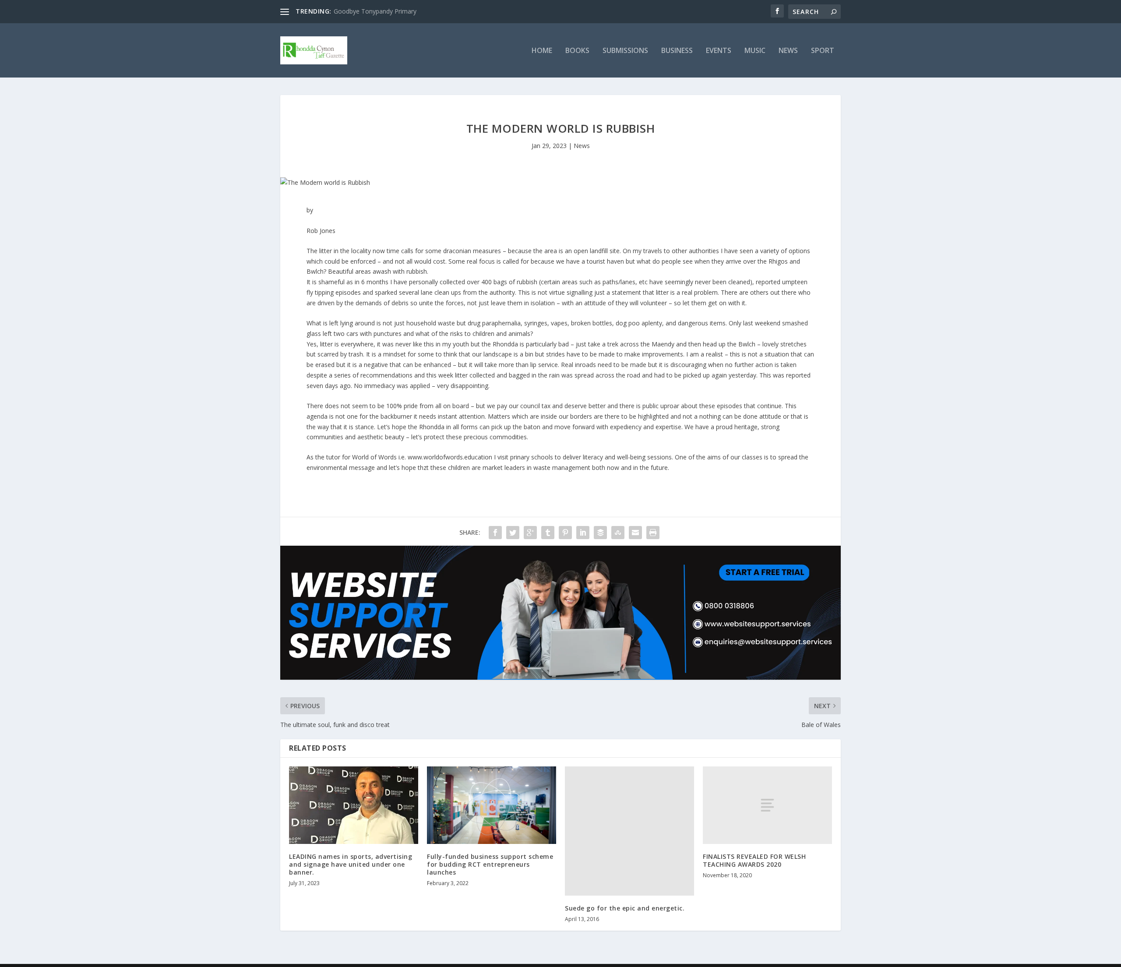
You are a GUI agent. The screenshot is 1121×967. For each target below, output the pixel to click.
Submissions (625, 51)
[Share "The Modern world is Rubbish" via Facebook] (495, 532)
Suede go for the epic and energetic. (624, 908)
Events (718, 51)
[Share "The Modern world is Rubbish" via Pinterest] (565, 532)
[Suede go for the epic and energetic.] (629, 831)
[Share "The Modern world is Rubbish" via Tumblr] (548, 532)
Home (542, 51)
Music (754, 51)
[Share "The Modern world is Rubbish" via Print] (653, 532)
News (788, 51)
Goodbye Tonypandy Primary (375, 11)
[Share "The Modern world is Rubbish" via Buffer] (600, 532)
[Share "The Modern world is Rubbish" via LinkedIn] (583, 532)
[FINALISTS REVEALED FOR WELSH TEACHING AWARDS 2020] (767, 805)
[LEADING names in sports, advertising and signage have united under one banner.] (353, 805)
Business (677, 51)
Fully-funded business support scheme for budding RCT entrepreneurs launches (490, 864)
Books (577, 51)
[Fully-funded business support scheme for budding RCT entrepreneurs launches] (491, 805)
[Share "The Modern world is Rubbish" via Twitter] (513, 532)
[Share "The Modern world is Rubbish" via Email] (635, 532)
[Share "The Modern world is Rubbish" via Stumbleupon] (618, 532)
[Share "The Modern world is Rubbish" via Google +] (530, 532)
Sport (822, 51)
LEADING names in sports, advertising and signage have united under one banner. (350, 864)
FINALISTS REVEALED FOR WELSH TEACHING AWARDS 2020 (754, 860)
